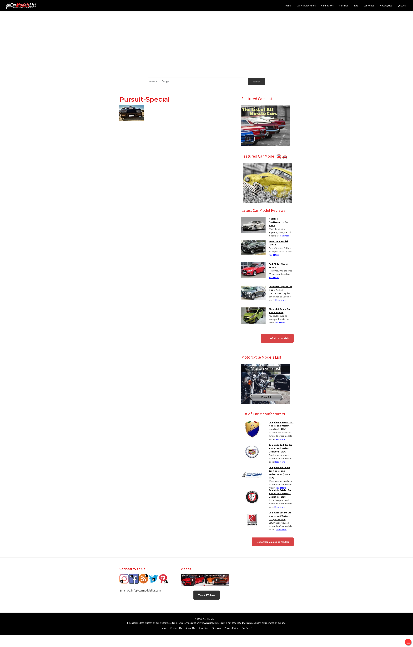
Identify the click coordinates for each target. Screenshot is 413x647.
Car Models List (210, 619)
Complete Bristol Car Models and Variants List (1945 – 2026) (280, 493)
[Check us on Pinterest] (163, 576)
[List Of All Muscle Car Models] (265, 107)
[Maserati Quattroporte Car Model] (253, 219)
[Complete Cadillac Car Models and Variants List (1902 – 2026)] (252, 445)
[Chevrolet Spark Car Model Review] (253, 309)
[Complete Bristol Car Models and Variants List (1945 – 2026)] (252, 490)
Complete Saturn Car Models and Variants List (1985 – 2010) (280, 516)
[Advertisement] (206, 49)
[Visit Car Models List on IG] (124, 576)
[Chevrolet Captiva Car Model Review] (253, 286)
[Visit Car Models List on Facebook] (134, 576)
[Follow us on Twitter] (153, 576)
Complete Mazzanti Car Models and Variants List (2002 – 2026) (281, 426)
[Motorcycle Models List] (265, 365)
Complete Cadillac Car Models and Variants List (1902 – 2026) (280, 448)
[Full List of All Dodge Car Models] (193, 576)
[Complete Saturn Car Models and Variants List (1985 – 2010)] (252, 513)
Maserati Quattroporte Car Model (278, 222)
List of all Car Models (277, 338)
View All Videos (206, 595)
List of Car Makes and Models (273, 541)
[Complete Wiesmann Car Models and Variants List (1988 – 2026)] (252, 467)
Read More (284, 235)
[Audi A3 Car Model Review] (253, 264)
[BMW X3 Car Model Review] (253, 241)
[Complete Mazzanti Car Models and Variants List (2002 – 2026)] (252, 422)
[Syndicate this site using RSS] (143, 576)
